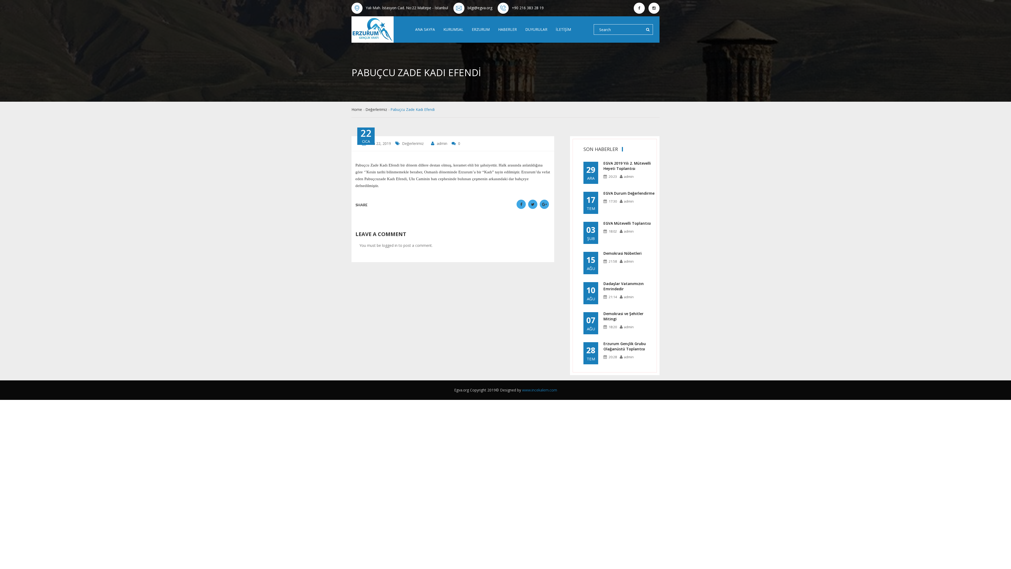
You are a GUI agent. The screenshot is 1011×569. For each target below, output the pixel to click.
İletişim (563, 29)
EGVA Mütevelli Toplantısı (627, 223)
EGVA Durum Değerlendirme (629, 193)
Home (356, 109)
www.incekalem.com (539, 390)
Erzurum (481, 29)
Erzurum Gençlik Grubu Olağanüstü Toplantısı (624, 346)
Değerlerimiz (376, 109)
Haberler (507, 29)
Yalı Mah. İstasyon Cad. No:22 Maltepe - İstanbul (407, 7)
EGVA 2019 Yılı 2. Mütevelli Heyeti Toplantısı (627, 166)
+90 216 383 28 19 (528, 7)
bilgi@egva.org (480, 7)
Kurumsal (453, 29)
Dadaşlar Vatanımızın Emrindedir (623, 286)
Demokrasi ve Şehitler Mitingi (623, 316)
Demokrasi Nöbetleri (622, 253)
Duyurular (536, 29)
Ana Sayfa (425, 29)
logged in (390, 245)
